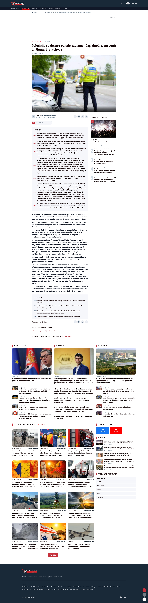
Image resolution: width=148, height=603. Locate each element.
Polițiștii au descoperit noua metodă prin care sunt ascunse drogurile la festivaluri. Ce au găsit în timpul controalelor (103, 143)
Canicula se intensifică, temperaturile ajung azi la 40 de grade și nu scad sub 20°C (52, 546)
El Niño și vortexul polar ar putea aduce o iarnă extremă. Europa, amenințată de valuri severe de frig (25, 546)
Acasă (35, 12)
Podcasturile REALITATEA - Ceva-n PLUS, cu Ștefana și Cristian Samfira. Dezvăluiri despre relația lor (60, 307)
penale (42, 331)
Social (92, 145)
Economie (97, 167)
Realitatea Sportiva (35, 587)
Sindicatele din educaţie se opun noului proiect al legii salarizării (59, 316)
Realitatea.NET (25, 587)
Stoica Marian (89, 479)
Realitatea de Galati (51, 589)
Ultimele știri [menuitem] (15, 8)
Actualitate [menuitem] (26, 8)
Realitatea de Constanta (38, 589)
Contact (24, 576)
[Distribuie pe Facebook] (78, 116)
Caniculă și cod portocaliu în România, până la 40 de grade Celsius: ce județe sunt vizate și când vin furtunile (23, 485)
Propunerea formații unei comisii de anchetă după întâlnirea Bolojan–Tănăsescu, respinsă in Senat (105, 180)
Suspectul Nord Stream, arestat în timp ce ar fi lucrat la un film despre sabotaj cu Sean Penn (24, 453)
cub (61, 331)
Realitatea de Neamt (74, 589)
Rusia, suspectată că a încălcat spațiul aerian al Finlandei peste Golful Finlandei (79, 546)
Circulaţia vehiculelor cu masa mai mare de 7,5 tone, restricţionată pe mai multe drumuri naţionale (35, 416)
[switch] (128, 3)
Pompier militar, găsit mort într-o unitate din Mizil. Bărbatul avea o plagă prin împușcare (80, 453)
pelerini (55, 331)
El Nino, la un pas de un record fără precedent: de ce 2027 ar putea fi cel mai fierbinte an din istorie (52, 484)
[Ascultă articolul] (144, 590)
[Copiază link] (75, 116)
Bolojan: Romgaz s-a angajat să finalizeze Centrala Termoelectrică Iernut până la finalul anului (104, 153)
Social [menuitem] (51, 8)
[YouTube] (136, 3)
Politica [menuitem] (34, 8)
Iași (49, 331)
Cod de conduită (58, 576)
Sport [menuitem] (65, 8)
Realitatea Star (45, 587)
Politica (96, 149)
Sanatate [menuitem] (58, 8)
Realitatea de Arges (66, 587)
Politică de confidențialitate (45, 576)
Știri (40, 12)
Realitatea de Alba (26, 589)
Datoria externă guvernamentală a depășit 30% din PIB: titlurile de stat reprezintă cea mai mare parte (119, 400)
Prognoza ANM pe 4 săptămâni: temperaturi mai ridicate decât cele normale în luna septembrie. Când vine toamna (80, 516)
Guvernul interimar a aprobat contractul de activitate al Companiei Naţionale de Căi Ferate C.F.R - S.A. (81, 485)
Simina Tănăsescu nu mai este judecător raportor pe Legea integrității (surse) (104, 161)
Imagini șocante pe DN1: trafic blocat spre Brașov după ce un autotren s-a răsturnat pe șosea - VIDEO (24, 516)
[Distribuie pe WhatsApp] (82, 116)
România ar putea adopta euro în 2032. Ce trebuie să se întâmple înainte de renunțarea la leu (105, 170)
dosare (35, 331)
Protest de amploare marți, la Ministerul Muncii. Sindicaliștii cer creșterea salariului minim (118, 391)
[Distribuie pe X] (86, 116)
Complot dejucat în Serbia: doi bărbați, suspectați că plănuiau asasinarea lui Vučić (61, 302)
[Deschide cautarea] (122, 3)
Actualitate (47, 12)
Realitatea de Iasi (33, 448)
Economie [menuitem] (43, 8)
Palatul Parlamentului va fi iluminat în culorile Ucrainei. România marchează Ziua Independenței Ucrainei (58, 312)
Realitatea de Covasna (78, 587)
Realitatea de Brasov (115, 587)
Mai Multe (53, 555)
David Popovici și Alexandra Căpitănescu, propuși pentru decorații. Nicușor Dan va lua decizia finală (50, 454)
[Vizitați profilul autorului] (33, 116)
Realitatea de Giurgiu (91, 587)
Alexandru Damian (49, 116)
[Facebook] (133, 3)
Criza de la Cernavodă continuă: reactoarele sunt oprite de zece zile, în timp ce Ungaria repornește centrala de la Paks (114, 381)
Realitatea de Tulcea (63, 589)
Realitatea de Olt (55, 587)
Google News (67, 336)
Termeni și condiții (32, 576)
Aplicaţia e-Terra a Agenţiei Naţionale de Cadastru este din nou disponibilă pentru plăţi (51, 515)
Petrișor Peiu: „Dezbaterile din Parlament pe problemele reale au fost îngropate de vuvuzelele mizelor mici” (72, 400)
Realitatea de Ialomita (103, 587)
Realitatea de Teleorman (87, 589)
